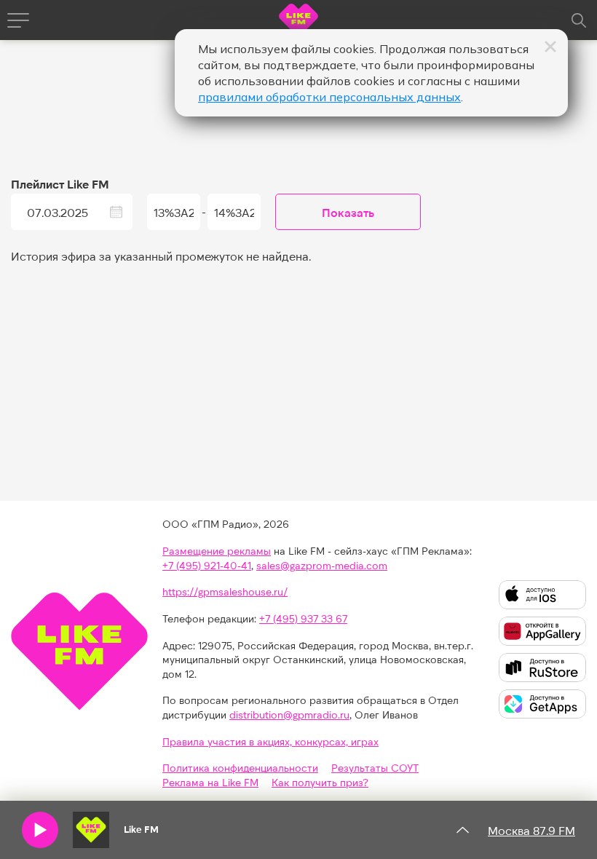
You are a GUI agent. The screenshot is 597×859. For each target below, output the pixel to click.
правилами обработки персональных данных (329, 97)
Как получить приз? (320, 782)
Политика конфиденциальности (240, 767)
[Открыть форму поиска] (579, 20)
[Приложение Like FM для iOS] (542, 594)
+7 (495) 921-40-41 (206, 565)
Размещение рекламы (216, 551)
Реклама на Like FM (210, 782)
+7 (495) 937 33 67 (303, 618)
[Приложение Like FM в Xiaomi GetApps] (542, 704)
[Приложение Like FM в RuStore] (542, 667)
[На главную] (298, 22)
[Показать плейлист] (462, 830)
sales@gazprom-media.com (321, 565)
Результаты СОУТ (375, 767)
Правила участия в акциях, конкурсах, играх (270, 741)
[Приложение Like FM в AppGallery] (542, 631)
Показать (348, 212)
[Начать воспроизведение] (40, 830)
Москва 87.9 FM (531, 830)
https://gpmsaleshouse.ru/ (225, 591)
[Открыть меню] (18, 20)
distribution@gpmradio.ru (289, 714)
